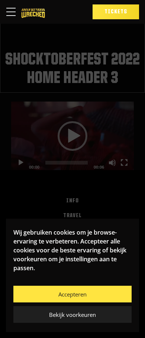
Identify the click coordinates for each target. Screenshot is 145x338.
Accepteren (72, 294)
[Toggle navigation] (13, 12)
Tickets (115, 12)
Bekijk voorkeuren (72, 314)
